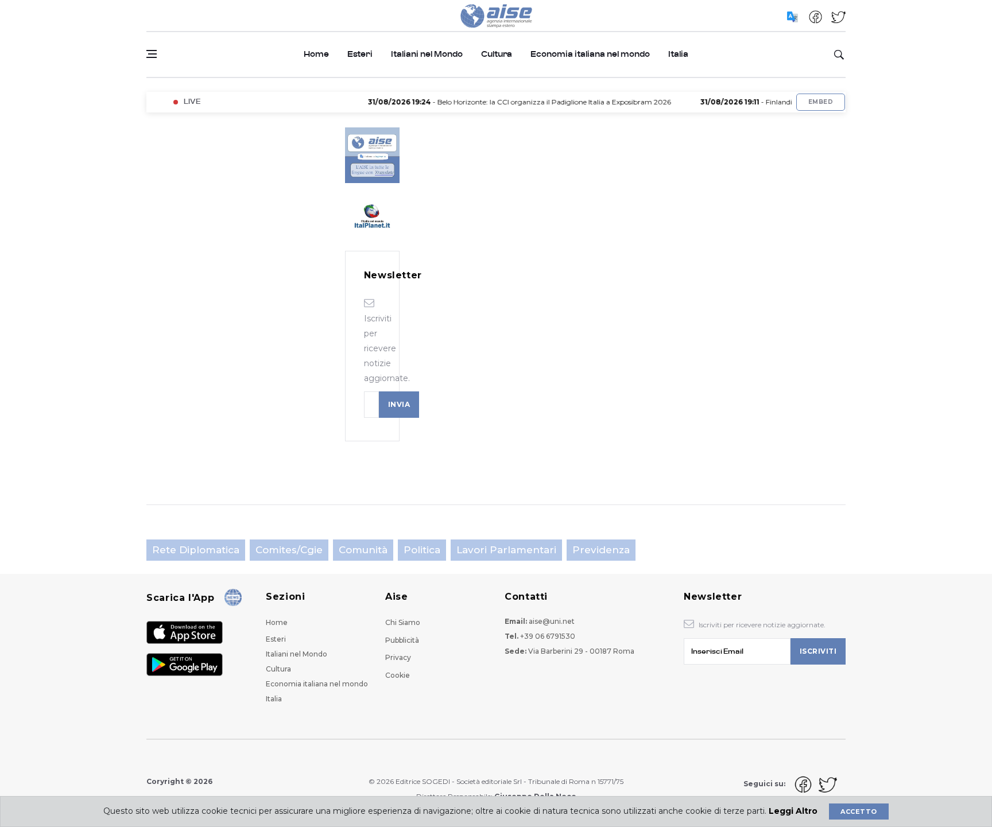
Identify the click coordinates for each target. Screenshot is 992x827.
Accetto (858, 811)
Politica (422, 550)
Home (316, 54)
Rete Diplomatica (195, 550)
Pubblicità (402, 640)
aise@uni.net (552, 621)
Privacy (398, 657)
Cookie (397, 675)
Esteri (360, 54)
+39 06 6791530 (547, 636)
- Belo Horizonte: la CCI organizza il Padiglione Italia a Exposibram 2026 (507, 102)
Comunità (363, 550)
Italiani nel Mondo (427, 54)
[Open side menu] (151, 54)
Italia (678, 54)
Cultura (496, 54)
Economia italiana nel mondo (590, 54)
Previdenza (601, 550)
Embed (820, 102)
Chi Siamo (402, 622)
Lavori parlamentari (506, 550)
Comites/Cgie (289, 550)
